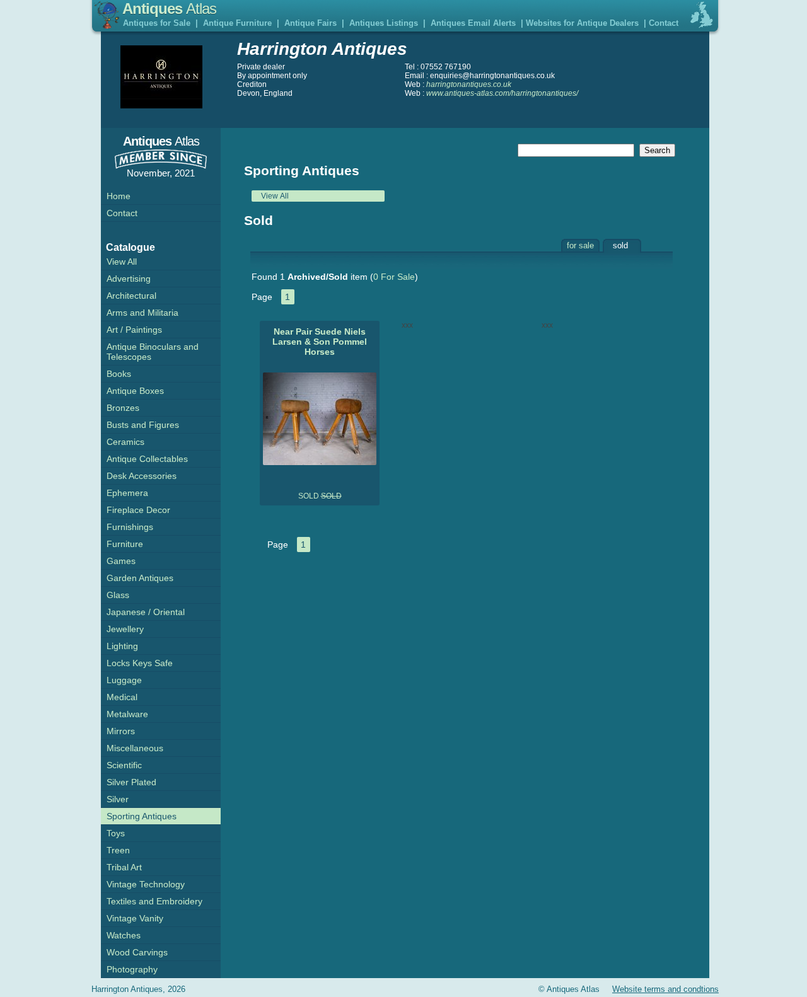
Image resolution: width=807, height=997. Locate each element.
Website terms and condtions (665, 989)
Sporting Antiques (142, 816)
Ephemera (127, 493)
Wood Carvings (137, 952)
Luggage (124, 680)
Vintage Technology (146, 884)
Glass (118, 595)
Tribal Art (124, 867)
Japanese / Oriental (146, 612)
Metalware (127, 714)
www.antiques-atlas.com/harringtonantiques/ (502, 93)
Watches (124, 935)
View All (275, 196)
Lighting (122, 646)
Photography (132, 969)
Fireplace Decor (138, 510)
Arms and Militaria (142, 313)
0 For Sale (394, 277)
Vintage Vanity (135, 918)
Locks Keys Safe (140, 663)
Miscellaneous (135, 748)
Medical (122, 697)
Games (121, 561)
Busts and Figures (143, 425)
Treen (118, 850)
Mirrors (121, 731)
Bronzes (123, 408)
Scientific (124, 765)
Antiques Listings (383, 23)
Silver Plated (131, 782)
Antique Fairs (310, 23)
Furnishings (130, 527)
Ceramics (125, 442)
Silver (118, 799)
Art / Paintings (134, 330)
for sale (580, 245)
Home (119, 196)
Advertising (129, 279)
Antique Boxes (135, 391)
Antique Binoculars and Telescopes (153, 352)
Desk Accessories (142, 476)
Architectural (131, 296)
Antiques (169, 8)
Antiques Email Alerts (473, 23)
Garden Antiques (140, 578)
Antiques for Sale (156, 23)
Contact (663, 23)
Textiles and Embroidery (154, 901)
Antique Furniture (237, 23)
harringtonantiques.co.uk (468, 84)
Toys (116, 833)
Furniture (125, 544)
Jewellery (125, 629)
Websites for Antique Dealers (582, 23)
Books (119, 374)
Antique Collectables (147, 459)
